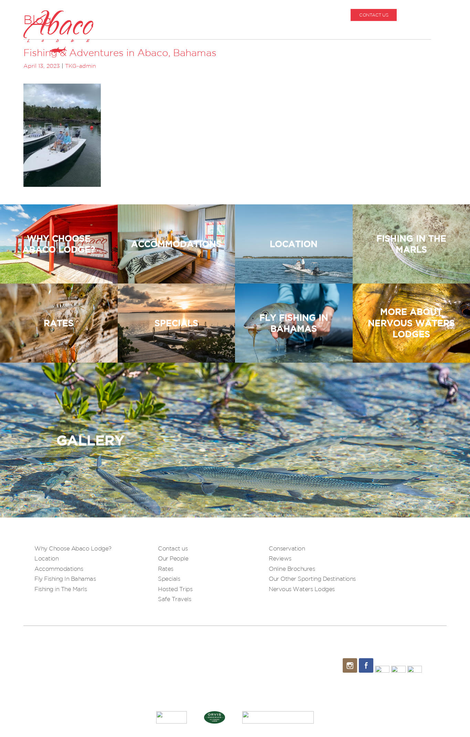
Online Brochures (292, 568)
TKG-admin (80, 66)
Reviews (280, 558)
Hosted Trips (175, 589)
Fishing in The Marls (60, 589)
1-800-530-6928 (430, 15)
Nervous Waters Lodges (302, 589)
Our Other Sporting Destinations (312, 578)
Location (46, 558)
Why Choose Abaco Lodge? (72, 548)
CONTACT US (373, 15)
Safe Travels (174, 599)
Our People (173, 558)
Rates (165, 568)
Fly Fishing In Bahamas (65, 578)
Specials (169, 578)
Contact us (173, 548)
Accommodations (58, 568)
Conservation (287, 548)
